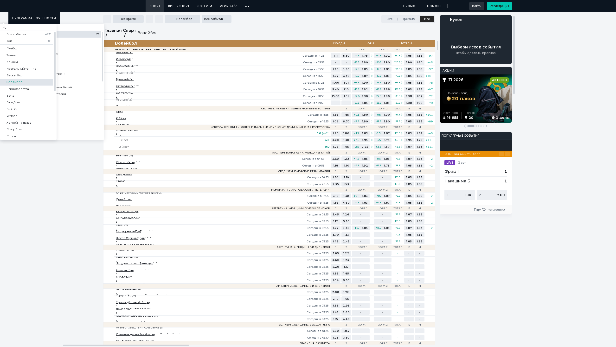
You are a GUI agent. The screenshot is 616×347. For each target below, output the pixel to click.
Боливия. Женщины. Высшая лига (304, 324)
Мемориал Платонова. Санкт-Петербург (300, 189)
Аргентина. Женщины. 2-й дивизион (303, 286)
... (247, 4)
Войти (476, 6)
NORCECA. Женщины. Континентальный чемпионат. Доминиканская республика (270, 127)
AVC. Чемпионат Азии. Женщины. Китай (301, 152)
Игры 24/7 (228, 6)
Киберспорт (179, 6)
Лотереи (204, 6)
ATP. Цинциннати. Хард (462, 154)
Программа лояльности (34, 18)
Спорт (154, 6)
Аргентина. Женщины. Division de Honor (300, 208)
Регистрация (499, 6)
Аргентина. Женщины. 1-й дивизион (303, 247)
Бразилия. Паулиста (315, 343)
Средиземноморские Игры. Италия (304, 171)
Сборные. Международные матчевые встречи (295, 108)
